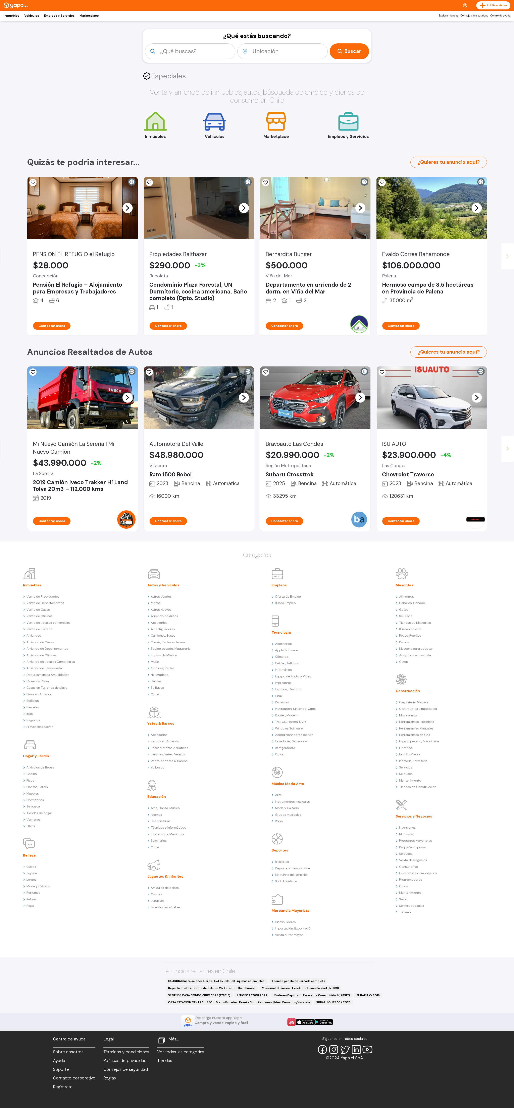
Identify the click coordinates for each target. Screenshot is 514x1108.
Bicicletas (282, 862)
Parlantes (282, 702)
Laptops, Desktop (288, 689)
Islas (30, 714)
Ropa (30, 906)
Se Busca (157, 687)
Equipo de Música (164, 655)
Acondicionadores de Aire (294, 735)
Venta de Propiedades (43, 596)
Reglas (109, 1078)
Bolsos (31, 867)
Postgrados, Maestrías (167, 834)
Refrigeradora (285, 748)
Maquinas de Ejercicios (291, 875)
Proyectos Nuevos (40, 727)
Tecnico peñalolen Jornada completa (298, 981)
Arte (278, 795)
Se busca (33, 806)
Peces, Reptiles (410, 635)
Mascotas (404, 585)
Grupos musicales (288, 815)
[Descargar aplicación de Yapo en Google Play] (323, 1022)
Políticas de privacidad (125, 1060)
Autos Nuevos (161, 609)
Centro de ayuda (500, 15)
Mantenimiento (410, 780)
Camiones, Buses (163, 635)
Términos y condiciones (126, 1052)
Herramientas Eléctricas (416, 722)
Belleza (29, 855)
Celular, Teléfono (287, 663)
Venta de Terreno (39, 629)
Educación (156, 796)
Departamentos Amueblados (48, 675)
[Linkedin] (356, 1049)
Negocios (33, 720)
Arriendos (34, 635)
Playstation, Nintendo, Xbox (295, 709)
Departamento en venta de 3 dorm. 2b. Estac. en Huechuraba (211, 988)
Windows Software (289, 728)
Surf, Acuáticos (286, 881)
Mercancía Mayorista (290, 910)
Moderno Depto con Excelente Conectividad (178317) (312, 995)
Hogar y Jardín (36, 756)
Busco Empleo (285, 603)
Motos (155, 603)
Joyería (32, 873)
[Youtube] (367, 1049)
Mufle (155, 662)
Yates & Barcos (160, 723)
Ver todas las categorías (180, 1052)
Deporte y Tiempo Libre (292, 868)
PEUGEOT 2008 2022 (252, 995)
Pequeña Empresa (412, 847)
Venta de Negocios (413, 860)
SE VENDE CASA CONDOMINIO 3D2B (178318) (199, 995)
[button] (127, 208)
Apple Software (286, 650)
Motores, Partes (162, 668)
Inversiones (407, 827)
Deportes (280, 850)
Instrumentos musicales (292, 801)
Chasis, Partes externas (168, 642)
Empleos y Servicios (59, 16)
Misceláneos (408, 715)
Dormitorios (35, 800)
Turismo (405, 912)
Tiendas (164, 1060)
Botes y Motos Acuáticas (169, 748)
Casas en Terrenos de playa (47, 687)
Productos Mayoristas (415, 840)
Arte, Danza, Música (165, 808)
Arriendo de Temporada (44, 668)
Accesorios (159, 623)
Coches (156, 894)
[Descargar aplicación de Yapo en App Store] (305, 1022)
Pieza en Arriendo (39, 694)
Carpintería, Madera (413, 702)
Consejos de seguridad (474, 15)
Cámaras (281, 657)
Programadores (410, 879)
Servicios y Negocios (414, 816)
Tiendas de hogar (39, 813)
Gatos (403, 609)
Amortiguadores (163, 629)
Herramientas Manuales (416, 728)
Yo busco (157, 767)
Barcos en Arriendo (165, 741)
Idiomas (156, 815)
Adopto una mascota (415, 655)
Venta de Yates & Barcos (169, 761)
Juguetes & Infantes (165, 876)
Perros (404, 642)
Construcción (408, 690)
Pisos (30, 780)
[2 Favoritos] (33, 372)
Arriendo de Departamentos (47, 648)
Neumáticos (159, 675)
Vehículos (31, 16)
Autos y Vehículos (163, 585)
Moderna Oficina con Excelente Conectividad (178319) (300, 988)
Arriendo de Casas (40, 642)
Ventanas (34, 819)
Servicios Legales (411, 906)
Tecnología (281, 632)
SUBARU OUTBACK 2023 (333, 1002)
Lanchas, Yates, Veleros (168, 754)
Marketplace (89, 16)
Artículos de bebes (165, 888)
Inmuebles (11, 16)
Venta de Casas (38, 609)
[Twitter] (345, 1049)
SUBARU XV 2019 (368, 995)
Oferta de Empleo (288, 596)
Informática (283, 670)
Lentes (32, 879)
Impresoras (283, 683)
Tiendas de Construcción (417, 787)
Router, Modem (286, 715)
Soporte (61, 1069)
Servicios (405, 767)
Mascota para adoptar (416, 648)
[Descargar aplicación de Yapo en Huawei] (291, 1022)
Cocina (32, 774)
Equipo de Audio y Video (293, 676)
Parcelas (33, 707)
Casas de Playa (38, 681)
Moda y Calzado (38, 886)
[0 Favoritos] (265, 372)
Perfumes (33, 893)
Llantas (156, 681)
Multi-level (406, 834)
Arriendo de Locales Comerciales (51, 662)
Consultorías (408, 867)
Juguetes (157, 901)
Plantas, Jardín (37, 787)
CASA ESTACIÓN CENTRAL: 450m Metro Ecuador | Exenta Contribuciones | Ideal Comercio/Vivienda (239, 1002)
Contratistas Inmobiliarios (418, 709)
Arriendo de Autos (164, 616)
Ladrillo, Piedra (409, 754)
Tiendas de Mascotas (415, 623)
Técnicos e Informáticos (168, 827)
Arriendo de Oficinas (42, 655)
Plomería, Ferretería (413, 761)
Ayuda (59, 1060)
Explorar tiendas (448, 15)
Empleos (279, 585)
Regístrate (62, 1087)
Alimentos (406, 596)
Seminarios (159, 840)
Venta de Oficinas (40, 616)
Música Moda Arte (288, 783)
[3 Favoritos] (149, 182)
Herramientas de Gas (414, 735)
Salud (403, 899)
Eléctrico (405, 748)
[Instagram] (333, 1049)
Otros (31, 826)
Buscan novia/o (410, 629)
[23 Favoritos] (265, 182)
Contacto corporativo (74, 1078)
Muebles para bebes (166, 907)
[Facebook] (322, 1049)
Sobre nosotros (68, 1052)
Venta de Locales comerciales (48, 623)
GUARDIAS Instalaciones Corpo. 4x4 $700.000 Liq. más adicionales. (216, 981)
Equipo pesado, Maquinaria (171, 648)
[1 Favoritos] (33, 182)
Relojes (32, 899)
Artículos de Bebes (40, 767)
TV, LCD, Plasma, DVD (290, 722)
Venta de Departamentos (45, 603)
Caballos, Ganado (412, 603)
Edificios (33, 701)
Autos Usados (161, 596)
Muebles (33, 793)
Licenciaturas (160, 821)
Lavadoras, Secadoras (291, 741)
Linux (278, 696)
